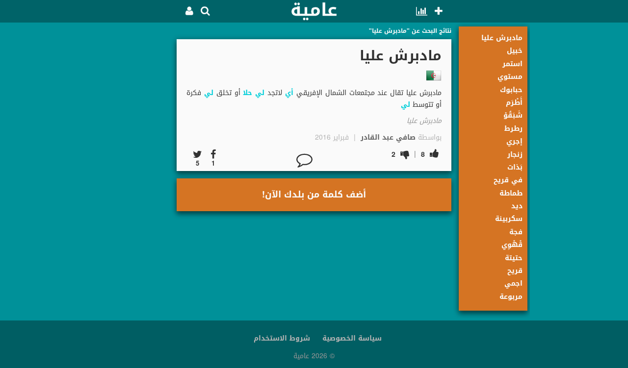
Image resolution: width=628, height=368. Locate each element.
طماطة (511, 193)
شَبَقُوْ (513, 115)
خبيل (515, 50)
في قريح (508, 180)
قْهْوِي (512, 244)
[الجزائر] (434, 75)
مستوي (510, 76)
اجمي (513, 283)
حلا (247, 92)
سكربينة (509, 218)
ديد (517, 206)
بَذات (515, 167)
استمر (512, 64)
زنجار (515, 154)
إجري (514, 141)
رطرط (513, 128)
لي (259, 92)
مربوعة (511, 296)
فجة (516, 232)
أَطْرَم (514, 102)
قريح (515, 270)
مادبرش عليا (502, 38)
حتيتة (514, 258)
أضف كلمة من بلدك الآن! (314, 194)
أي (289, 92)
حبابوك (511, 90)
